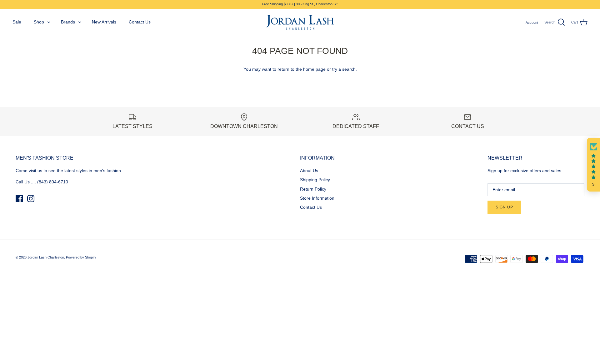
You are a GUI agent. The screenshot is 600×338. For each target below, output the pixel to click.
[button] (593, 165)
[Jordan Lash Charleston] (300, 22)
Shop (39, 21)
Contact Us (140, 21)
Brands (68, 21)
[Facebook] (19, 198)
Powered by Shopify (81, 257)
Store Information (317, 198)
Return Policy (313, 189)
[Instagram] (30, 198)
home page (314, 69)
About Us (309, 170)
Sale (16, 21)
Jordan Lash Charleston (46, 257)
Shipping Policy (315, 179)
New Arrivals (104, 21)
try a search (344, 69)
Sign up (504, 207)
